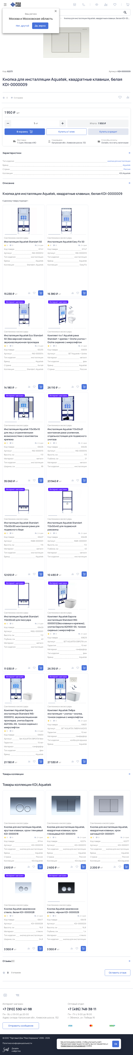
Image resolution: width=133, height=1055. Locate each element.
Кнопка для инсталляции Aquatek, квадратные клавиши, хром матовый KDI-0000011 (109, 830)
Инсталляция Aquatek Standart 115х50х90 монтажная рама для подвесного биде (21, 526)
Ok (115, 1043)
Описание (8, 183)
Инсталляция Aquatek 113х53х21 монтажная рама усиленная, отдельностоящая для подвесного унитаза (67, 434)
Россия (127, 169)
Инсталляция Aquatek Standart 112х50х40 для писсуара (21, 618)
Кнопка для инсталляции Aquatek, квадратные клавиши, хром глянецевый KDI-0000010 (66, 830)
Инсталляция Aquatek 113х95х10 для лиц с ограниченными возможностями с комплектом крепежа (22, 434)
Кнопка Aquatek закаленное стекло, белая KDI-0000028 (19, 910)
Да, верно (40, 25)
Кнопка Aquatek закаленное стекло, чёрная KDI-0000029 (63, 910)
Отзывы (9, 961)
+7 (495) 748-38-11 (82, 1009)
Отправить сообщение (20, 1025)
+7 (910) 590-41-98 (17, 1009)
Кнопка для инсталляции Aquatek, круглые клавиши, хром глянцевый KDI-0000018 (23, 830)
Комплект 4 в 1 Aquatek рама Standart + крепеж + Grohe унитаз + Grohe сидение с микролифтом (67, 339)
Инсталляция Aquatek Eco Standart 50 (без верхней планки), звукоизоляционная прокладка (23, 339)
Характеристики (12, 152)
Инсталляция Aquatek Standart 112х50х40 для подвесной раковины (65, 526)
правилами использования (73, 1045)
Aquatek (126, 165)
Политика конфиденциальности (17, 1043)
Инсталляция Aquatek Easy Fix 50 (66, 241)
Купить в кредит (108, 131)
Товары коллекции (13, 774)
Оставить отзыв (117, 972)
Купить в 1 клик (66, 131)
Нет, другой (22, 25)
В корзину (22, 131)
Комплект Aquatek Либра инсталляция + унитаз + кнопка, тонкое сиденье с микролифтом (65, 714)
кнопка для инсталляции (119, 161)
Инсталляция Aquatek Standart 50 (23, 241)
